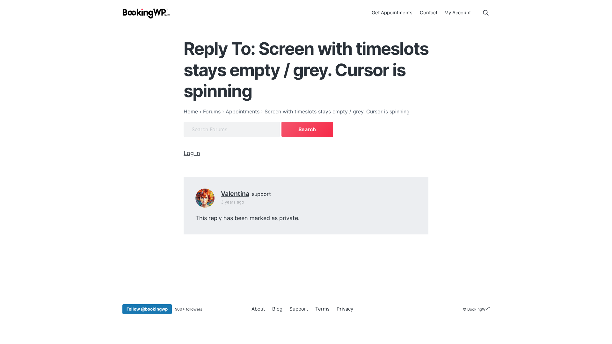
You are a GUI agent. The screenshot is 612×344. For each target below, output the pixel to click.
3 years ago (232, 201)
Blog (277, 309)
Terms (322, 309)
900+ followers (188, 309)
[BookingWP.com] (146, 13)
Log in (192, 153)
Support (298, 309)
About (258, 309)
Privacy (345, 309)
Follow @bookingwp (147, 309)
